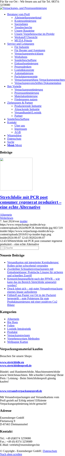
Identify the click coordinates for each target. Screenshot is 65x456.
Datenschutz (50, 451)
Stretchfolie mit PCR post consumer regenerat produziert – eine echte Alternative (30, 202)
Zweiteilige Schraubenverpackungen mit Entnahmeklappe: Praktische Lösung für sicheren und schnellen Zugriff (35, 272)
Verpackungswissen (18, 335)
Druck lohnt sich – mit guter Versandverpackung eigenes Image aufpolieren (34, 290)
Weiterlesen (6, 218)
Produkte (12, 332)
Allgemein (6, 214)
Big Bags (12, 322)
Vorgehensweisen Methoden (23, 338)
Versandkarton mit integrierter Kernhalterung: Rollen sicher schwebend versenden (33, 264)
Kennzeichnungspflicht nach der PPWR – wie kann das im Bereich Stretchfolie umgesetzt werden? (33, 282)
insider (23, 221)
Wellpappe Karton (17, 341)
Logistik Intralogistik (19, 328)
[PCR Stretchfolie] (16, 189)
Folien (10, 325)
